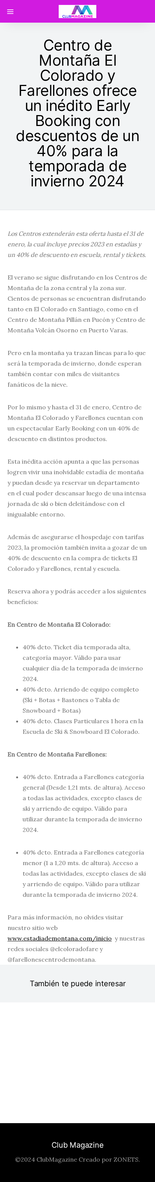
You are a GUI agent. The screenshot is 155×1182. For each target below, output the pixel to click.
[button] (57, 1097)
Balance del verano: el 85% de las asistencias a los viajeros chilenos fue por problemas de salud (77, 1050)
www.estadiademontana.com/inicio (60, 938)
